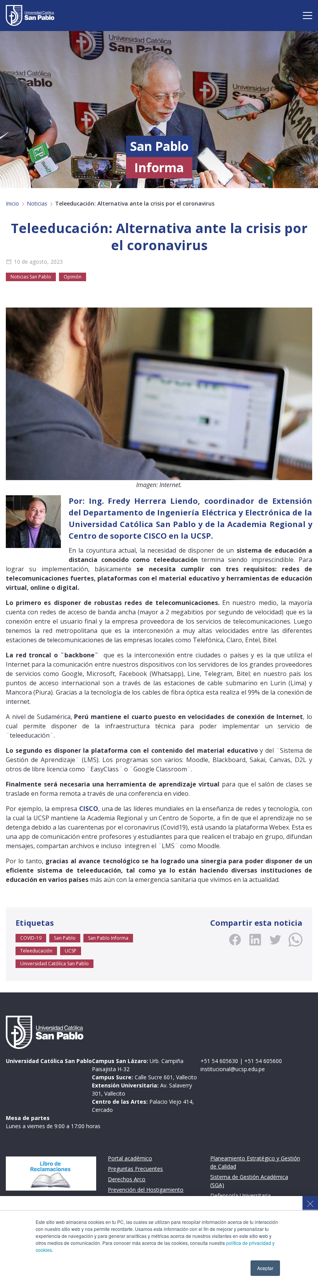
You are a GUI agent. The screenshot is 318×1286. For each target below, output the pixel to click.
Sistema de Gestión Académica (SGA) (249, 1181)
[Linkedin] (255, 940)
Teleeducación (36, 950)
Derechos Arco (126, 1179)
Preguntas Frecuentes (135, 1168)
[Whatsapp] (295, 940)
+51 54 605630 (219, 1061)
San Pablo (65, 938)
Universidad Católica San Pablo (54, 963)
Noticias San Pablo (30, 276)
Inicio (12, 203)
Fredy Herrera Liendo (153, 501)
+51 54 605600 (263, 1061)
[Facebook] (235, 940)
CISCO (155, 536)
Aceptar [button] (265, 1268)
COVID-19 (30, 938)
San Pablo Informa (108, 938)
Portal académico (130, 1158)
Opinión (72, 276)
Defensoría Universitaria (240, 1195)
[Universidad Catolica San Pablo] (30, 15)
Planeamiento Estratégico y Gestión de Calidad (255, 1162)
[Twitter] (275, 940)
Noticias (37, 203)
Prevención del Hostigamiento (145, 1189)
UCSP (70, 950)
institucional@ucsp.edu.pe (232, 1069)
